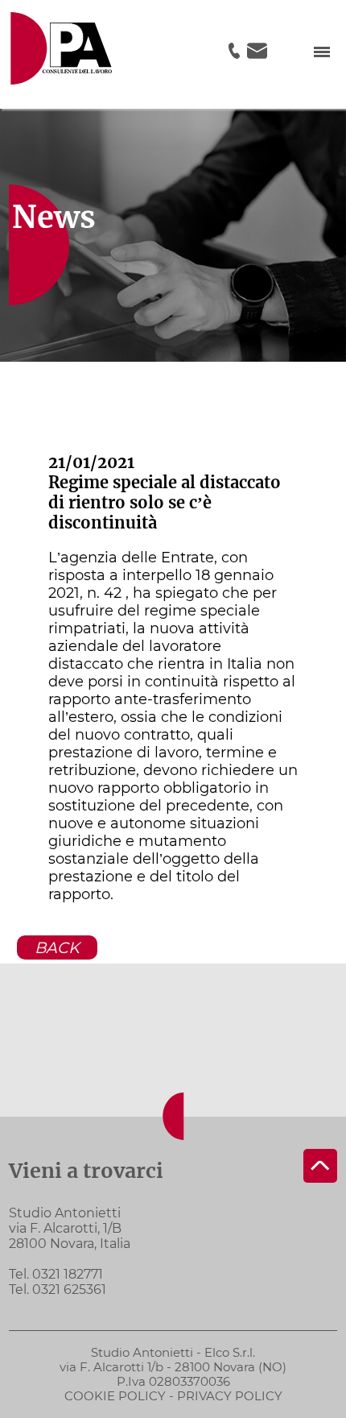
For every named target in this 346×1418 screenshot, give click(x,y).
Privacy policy (229, 1395)
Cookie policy (115, 1395)
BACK (57, 947)
